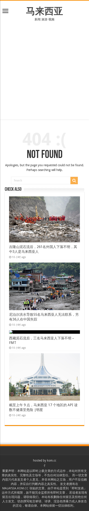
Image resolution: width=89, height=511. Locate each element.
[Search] (74, 180)
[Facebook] (44, 465)
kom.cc (51, 460)
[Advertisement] (44, 68)
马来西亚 (44, 11)
